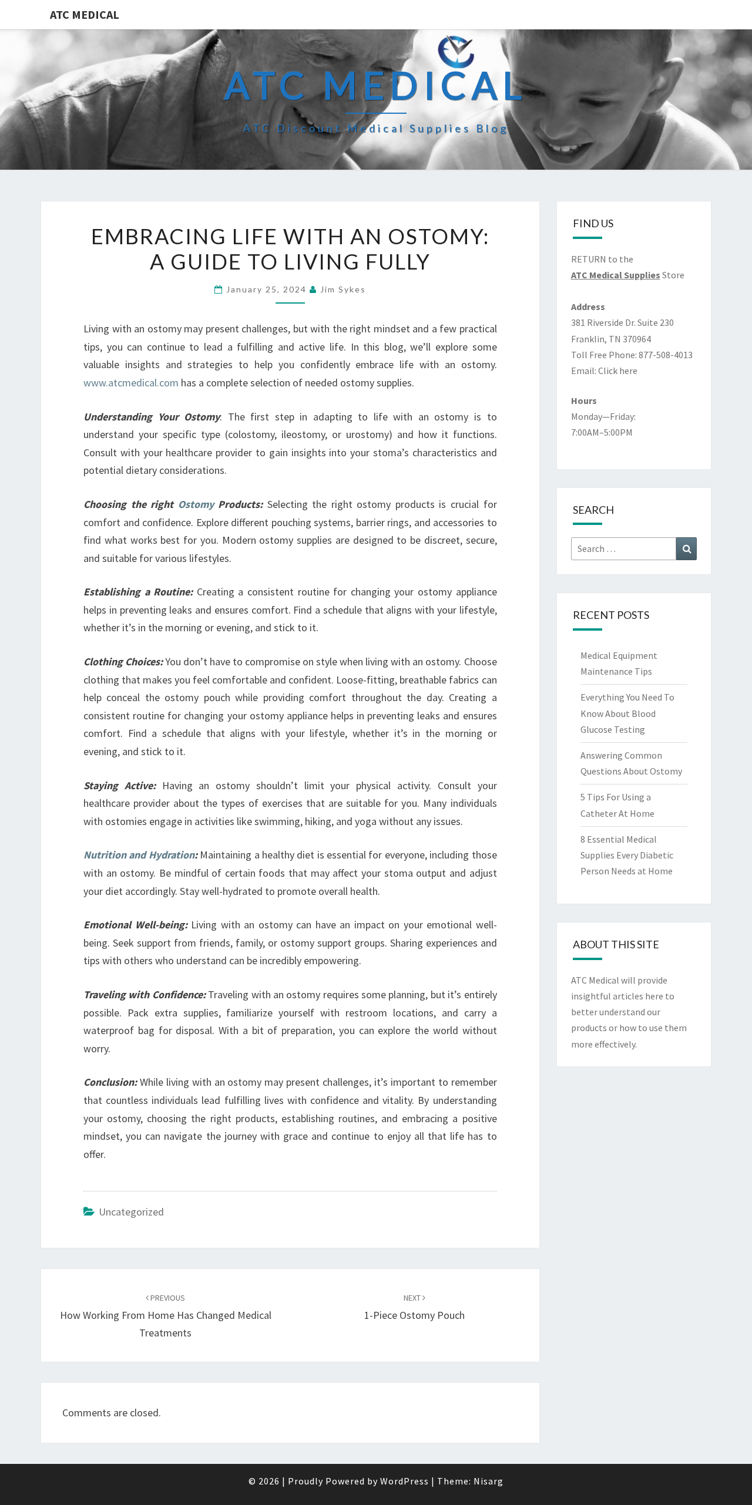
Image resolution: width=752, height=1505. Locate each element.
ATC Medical (84, 14)
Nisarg (488, 1481)
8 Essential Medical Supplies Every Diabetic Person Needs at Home (626, 855)
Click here (617, 370)
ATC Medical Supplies (615, 275)
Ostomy (196, 504)
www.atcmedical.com (132, 382)
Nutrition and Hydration (138, 854)
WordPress (404, 1481)
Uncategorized (131, 1211)
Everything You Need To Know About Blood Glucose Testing (627, 713)
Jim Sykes (343, 289)
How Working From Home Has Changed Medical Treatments (165, 1315)
